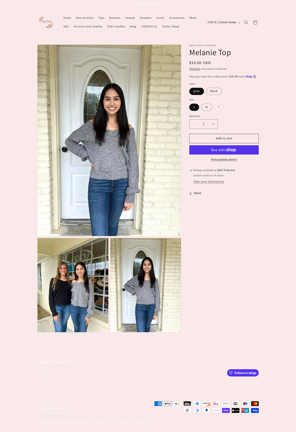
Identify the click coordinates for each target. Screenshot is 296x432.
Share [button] (197, 193)
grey (197, 91)
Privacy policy (121, 423)
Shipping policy (140, 423)
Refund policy (101, 423)
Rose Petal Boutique (57, 423)
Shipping (194, 69)
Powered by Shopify (80, 423)
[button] (246, 22)
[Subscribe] (105, 372)
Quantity (194, 116)
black (214, 91)
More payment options (224, 159)
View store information (208, 181)
